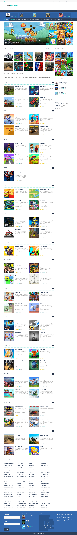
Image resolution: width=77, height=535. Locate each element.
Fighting (6, 242)
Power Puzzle (43, 470)
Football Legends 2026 (21, 481)
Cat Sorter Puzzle (20, 498)
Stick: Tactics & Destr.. (45, 472)
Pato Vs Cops (6, 472)
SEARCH (62, 1)
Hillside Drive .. (18, 154)
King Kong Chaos (44, 505)
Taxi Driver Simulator (33, 494)
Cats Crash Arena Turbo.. (21, 503)
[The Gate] (34, 307)
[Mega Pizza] (58, 60)
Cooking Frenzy (18, 292)
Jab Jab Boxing (44, 489)
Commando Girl (29, 515)
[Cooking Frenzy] (9, 296)
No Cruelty (51, 527)
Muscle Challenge (44, 494)
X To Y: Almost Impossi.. (21, 476)
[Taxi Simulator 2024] (9, 410)
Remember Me (9, 527)
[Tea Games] (11, 6)
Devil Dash (17, 126)
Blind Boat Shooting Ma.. (9, 487)
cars (46, 523)
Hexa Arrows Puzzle (8, 469)
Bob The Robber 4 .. (19, 263)
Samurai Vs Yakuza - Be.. (21, 492)
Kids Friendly (48, 525)
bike (40, 523)
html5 (44, 525)
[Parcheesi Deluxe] (34, 267)
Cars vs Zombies (27, 13)
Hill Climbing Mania (32, 507)
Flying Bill (31, 499)
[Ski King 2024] (34, 393)
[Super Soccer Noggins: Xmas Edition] (9, 393)
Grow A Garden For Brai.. (46, 469)
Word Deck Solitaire (8, 470)
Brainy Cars (42, 154)
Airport (27, 525)
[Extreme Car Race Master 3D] (34, 410)
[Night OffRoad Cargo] (9, 222)
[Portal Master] (34, 119)
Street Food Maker (19, 189)
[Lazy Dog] (56, 93)
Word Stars (6, 481)
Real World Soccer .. (19, 378)
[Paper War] (34, 279)
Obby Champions (44, 474)
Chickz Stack (31, 474)
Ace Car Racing (32, 505)
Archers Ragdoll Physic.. (33, 479)
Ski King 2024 (43, 389)
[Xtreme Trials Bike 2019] (9, 90)
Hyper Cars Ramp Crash (33, 489)
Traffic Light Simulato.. (8, 494)
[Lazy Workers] (9, 336)
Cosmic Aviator (32, 490)
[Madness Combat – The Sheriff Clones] (64, 54)
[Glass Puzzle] (64, 72)
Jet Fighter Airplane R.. (45, 501)
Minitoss (30, 498)
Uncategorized (9, 431)
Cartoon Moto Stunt (8, 492)
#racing (48, 520)
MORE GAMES (53, 82)
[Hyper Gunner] (34, 90)
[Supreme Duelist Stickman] (34, 250)
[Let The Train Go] (34, 325)
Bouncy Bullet (43, 143)
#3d (43, 516)
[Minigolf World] (70, 60)
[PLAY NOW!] (8, 15)
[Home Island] (9, 325)
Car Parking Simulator (8, 476)
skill (43, 529)
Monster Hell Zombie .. (19, 360)
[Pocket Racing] (9, 233)
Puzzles (6, 317)
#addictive (47, 516)
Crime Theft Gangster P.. (46, 503)
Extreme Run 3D (18, 143)
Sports (6, 374)
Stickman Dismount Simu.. (9, 463)
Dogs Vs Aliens (31, 472)
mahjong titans (67, 517)
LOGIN (56, 1)
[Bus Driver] (34, 450)
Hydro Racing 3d (7, 498)
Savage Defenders (44, 476)
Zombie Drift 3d (44, 507)
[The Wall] (70, 54)
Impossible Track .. (44, 229)
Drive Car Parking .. (44, 417)
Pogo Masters (31, 470)
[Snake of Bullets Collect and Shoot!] (9, 353)
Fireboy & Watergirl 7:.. (21, 478)
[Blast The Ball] (34, 353)
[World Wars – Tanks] (9, 439)
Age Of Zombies (20, 474)
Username (6, 514)
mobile (41, 527)
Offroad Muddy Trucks (21, 507)
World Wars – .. (18, 435)
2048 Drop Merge (20, 490)
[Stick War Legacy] (9, 176)
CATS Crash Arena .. (19, 446)
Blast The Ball (43, 349)
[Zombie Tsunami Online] (58, 72)
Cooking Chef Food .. (44, 292)
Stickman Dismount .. (63, 82)
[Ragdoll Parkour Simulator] (9, 119)
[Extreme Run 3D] (9, 147)
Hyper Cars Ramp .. (19, 417)
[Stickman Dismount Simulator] (56, 83)
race (40, 529)
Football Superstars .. (44, 378)
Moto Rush (42, 218)
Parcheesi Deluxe (43, 263)
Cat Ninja (56, 102)
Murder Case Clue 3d (20, 499)
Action (7, 10)
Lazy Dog (38, 13)
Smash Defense (19, 479)
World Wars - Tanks (20, 465)
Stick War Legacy (18, 172)
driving (52, 523)
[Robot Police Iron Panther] (9, 204)
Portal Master (43, 115)
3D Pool (27, 520)
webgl (46, 529)
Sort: (44, 48)
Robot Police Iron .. (19, 200)
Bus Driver (42, 446)
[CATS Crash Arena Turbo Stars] (9, 450)
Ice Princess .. (43, 200)
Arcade (20, 10)
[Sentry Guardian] (58, 66)
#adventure (42, 518)
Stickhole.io (19, 494)
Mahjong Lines (44, 478)
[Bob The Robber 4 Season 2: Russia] (9, 267)
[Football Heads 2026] (26, 33)
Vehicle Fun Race (44, 496)
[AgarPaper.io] (9, 279)
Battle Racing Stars (8, 478)
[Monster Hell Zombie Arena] (9, 364)
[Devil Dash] (9, 130)
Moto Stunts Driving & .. (8, 490)
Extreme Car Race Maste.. (21, 489)
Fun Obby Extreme (7, 499)
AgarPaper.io (17, 275)
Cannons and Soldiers (19, 97)
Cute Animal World (32, 467)
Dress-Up (32, 10)
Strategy (7, 402)
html (41, 525)
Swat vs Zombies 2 (58, 105)
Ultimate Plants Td (32, 496)
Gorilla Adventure (7, 505)
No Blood (46, 527)
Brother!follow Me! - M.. (8, 507)
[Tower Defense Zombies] (34, 364)
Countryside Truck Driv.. (33, 501)
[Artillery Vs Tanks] (34, 439)
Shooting (7, 345)
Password (6, 521)
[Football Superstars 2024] (34, 382)
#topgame (42, 522)
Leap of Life (42, 332)
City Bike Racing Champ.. (46, 490)
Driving (6, 214)
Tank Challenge (44, 479)
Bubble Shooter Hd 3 (20, 501)
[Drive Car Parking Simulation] (34, 421)
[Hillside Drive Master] (9, 158)
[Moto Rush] (34, 222)
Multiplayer (8, 260)
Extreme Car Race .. (44, 406)
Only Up (42, 498)
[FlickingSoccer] (64, 66)
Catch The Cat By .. (19, 303)
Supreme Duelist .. (44, 246)
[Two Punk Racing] (70, 66)
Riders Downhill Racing (33, 503)
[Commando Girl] (23, 516)
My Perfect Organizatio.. (21, 505)
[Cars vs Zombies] (56, 88)
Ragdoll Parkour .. (18, 115)
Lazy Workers (18, 332)
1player (51, 522)
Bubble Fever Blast (20, 487)
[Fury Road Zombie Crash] (34, 130)
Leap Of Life (43, 485)
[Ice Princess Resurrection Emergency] (34, 204)
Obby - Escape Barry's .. (45, 481)
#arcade (47, 518)
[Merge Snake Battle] (34, 193)
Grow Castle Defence (33, 492)
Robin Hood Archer (44, 465)
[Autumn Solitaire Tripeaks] (64, 60)
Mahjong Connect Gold (45, 487)
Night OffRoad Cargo (19, 218)
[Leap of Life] (34, 336)
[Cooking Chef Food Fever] (34, 296)
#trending (47, 522)
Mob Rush (6, 467)
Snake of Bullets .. (19, 349)
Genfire (5, 483)
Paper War (42, 275)
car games (66, 520)
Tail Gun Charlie (7, 503)
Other (6, 288)
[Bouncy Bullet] (34, 147)
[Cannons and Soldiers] (9, 101)
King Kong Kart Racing (8, 496)
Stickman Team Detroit (45, 492)
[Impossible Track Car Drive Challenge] (34, 233)
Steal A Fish (19, 469)
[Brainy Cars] (34, 158)
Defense (26, 10)
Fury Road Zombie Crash (8, 489)
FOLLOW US (69, 1)
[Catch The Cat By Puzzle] (9, 307)
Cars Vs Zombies (20, 463)
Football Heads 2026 (11, 39)
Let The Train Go (43, 321)
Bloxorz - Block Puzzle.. (21, 472)
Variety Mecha (31, 465)
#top (52, 520)
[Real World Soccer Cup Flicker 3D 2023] (9, 382)
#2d (40, 516)
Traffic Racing (7, 479)
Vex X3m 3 (31, 478)
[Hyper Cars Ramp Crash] (9, 421)
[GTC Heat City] (34, 101)
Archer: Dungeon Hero (33, 469)
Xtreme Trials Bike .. (19, 86)
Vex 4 (56, 108)
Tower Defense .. (43, 360)
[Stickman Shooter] (70, 72)
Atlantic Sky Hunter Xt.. (45, 499)
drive (49, 523)
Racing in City (52, 13)
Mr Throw (18, 496)
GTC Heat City (43, 97)
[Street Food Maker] (9, 193)
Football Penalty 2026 (45, 467)
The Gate (42, 303)
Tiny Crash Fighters (19, 246)
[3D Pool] (23, 521)
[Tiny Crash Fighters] (9, 250)
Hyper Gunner (43, 86)
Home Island (17, 321)
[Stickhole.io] (58, 54)
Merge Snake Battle (44, 189)
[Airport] (23, 526)
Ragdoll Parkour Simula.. (9, 485)
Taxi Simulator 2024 (19, 406)
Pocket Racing (18, 229)
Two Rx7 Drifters (32, 476)
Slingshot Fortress (32, 481)
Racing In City (43, 463)
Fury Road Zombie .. (44, 126)
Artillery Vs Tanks (44, 435)
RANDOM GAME (68, 10)
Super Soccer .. (18, 389)
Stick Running (57, 106)
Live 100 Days (19, 470)
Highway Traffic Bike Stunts (60, 103)
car (43, 523)
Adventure (13, 10)
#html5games (42, 520)
